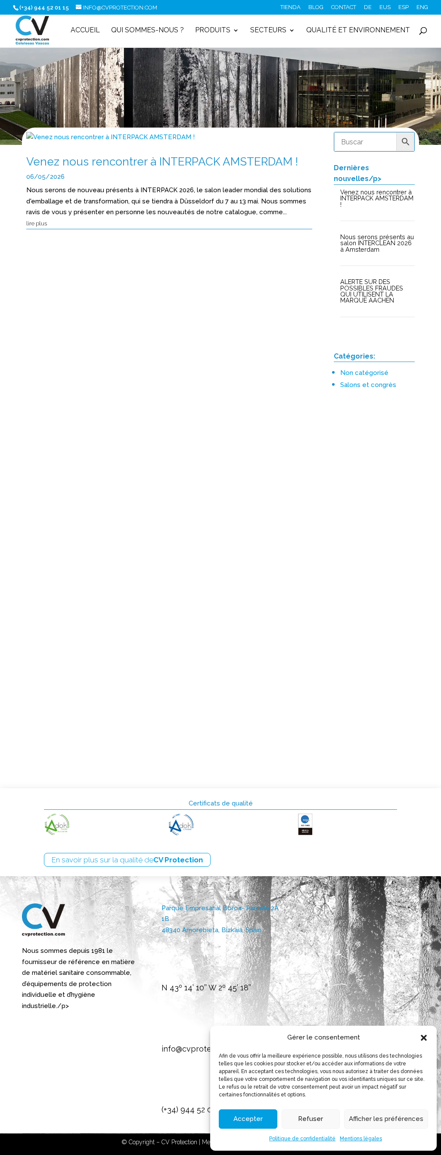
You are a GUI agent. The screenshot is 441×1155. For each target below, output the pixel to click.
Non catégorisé (364, 373)
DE (368, 7)
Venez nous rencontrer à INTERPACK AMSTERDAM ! (162, 161)
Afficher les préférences (386, 1119)
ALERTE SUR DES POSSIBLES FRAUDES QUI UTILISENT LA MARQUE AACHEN (161, 691)
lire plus (36, 223)
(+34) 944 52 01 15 (193, 1109)
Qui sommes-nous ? (147, 30)
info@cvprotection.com (204, 1048)
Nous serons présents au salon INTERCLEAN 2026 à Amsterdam (152, 442)
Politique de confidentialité (302, 1139)
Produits (212, 30)
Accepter (248, 1119)
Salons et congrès (368, 385)
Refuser (310, 1119)
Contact (343, 7)
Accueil (85, 30)
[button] (423, 1037)
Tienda (290, 7)
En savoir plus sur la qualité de (127, 859)
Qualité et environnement (358, 30)
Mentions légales (361, 1139)
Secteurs (268, 30)
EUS (385, 7)
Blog (315, 7)
